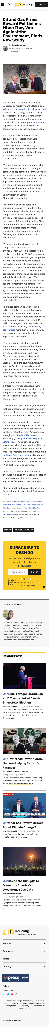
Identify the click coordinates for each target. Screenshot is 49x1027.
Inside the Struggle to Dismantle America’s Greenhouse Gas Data (21, 885)
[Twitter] (8, 994)
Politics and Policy (24, 530)
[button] (24, 943)
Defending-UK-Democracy (21, 783)
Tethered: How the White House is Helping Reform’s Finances (23, 763)
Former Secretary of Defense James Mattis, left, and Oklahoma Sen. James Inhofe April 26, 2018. (23, 505)
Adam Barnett (11, 706)
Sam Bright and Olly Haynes (16, 771)
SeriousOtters (17, 1020)
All (24, 579)
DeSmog (28, 4)
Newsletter (8, 990)
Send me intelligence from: (13, 582)
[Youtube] (12, 994)
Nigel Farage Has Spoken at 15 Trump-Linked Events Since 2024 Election (23, 698)
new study (38, 122)
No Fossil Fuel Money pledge (17, 455)
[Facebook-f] (4, 994)
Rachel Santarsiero (13, 894)
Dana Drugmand (19, 45)
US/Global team (27, 582)
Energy (7, 530)
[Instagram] (16, 994)
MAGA (11, 718)
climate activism (24, 435)
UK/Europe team (28, 586)
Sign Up (34, 572)
